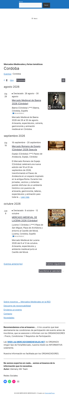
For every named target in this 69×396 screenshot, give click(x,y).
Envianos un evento (13, 310)
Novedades (9, 317)
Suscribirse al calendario (50, 271)
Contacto (8, 314)
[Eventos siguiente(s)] (6, 80)
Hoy (12, 80)
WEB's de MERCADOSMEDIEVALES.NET (26, 342)
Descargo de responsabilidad (17, 306)
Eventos (7, 74)
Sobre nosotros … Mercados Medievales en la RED (27, 302)
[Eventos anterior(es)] (4, 80)
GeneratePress (50, 393)
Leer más (25, 197)
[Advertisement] (34, 37)
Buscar (21, 1)
